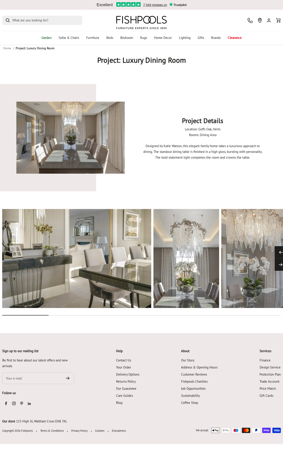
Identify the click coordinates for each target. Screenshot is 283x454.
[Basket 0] (278, 20)
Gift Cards (266, 395)
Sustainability (190, 395)
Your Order (123, 367)
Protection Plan (270, 374)
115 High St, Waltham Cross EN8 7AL (41, 421)
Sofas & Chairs (69, 38)
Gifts (201, 38)
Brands (216, 38)
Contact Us (123, 360)
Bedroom (126, 38)
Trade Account (269, 381)
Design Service (270, 367)
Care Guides (124, 395)
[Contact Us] (250, 20)
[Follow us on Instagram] (14, 403)
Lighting (185, 38)
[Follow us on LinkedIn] (29, 403)
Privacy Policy (79, 431)
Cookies (99, 431)
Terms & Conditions (52, 431)
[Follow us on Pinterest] (21, 403)
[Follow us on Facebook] (6, 403)
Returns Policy (126, 381)
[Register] (68, 378)
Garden (47, 38)
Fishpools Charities (194, 381)
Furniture (92, 38)
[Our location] (260, 20)
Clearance (235, 38)
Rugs (143, 38)
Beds (109, 38)
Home (7, 48)
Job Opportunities (193, 388)
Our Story (187, 360)
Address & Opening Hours (199, 367)
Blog (119, 403)
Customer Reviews (194, 374)
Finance (265, 360)
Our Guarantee (126, 388)
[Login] (269, 20)
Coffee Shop (189, 403)
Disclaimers (119, 431)
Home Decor (163, 38)
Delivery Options (127, 374)
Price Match (268, 388)
